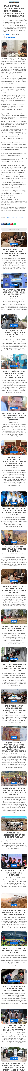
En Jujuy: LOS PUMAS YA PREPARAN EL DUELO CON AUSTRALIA (14, 950)
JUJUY (14, 503)
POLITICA (6, 34)
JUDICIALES (14, 659)
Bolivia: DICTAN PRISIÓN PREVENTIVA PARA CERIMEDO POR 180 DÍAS (14, 988)
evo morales (19, 217)
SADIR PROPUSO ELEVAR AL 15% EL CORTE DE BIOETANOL (14, 873)
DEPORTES (14, 943)
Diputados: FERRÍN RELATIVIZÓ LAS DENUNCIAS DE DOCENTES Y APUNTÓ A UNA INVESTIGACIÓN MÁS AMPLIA (14, 462)
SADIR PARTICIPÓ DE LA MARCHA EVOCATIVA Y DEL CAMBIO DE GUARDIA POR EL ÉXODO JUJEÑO (14, 512)
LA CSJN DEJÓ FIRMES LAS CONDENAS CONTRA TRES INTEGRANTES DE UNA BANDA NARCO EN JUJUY (14, 1067)
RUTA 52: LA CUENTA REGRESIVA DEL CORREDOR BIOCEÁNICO (14, 549)
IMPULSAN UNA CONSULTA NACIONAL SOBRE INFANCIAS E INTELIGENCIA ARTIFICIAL (14, 252)
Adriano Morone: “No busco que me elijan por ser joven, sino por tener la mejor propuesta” (14, 416)
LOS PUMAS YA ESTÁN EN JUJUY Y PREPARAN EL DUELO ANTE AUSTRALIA (14, 1028)
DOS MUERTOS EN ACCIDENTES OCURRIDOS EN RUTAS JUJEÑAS (14, 835)
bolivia (13, 217)
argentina (8, 217)
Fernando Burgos (10, 37)
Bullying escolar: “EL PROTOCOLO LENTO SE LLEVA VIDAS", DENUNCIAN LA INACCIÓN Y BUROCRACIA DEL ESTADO (14, 747)
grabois (3, 219)
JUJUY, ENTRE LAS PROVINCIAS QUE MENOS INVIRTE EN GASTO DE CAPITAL (14, 334)
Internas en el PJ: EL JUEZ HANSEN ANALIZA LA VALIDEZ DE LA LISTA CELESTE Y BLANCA (14, 374)
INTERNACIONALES (14, 981)
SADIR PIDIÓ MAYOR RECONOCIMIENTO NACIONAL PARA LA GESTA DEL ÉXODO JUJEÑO (14, 709)
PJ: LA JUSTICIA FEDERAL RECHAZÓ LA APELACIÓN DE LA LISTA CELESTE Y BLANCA (14, 293)
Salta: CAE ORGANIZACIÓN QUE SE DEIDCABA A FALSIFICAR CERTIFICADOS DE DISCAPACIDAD (14, 667)
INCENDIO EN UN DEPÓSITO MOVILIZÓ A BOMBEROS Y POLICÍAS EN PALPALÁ (14, 628)
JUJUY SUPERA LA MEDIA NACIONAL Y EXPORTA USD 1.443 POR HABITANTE (14, 912)
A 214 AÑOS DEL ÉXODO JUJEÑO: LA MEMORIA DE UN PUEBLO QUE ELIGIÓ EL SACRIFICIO (14, 791)
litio (7, 219)
